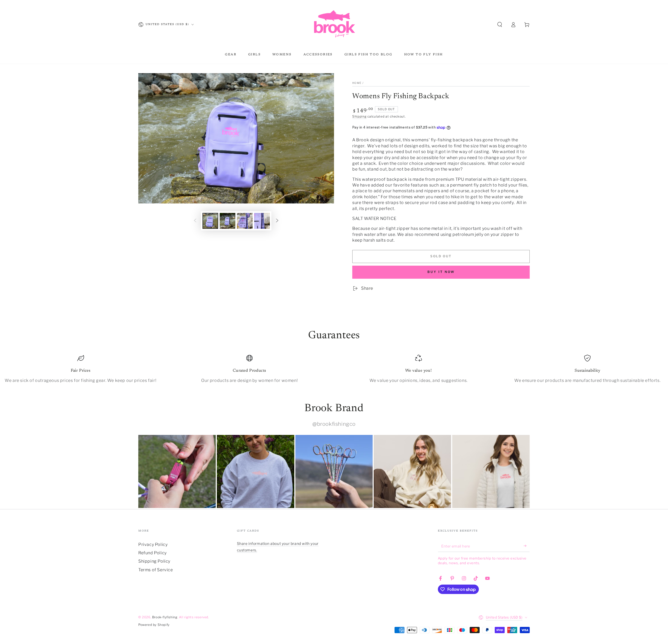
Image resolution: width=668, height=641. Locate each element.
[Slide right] (277, 220)
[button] (499, 24)
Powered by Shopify (154, 625)
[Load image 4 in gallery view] (262, 221)
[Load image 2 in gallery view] (227, 221)
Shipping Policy (154, 561)
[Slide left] (195, 220)
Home (356, 82)
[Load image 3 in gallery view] (245, 221)
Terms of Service (155, 569)
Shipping (359, 116)
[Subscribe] (527, 546)
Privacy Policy (153, 544)
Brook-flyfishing (164, 617)
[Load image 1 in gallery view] (210, 221)
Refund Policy (152, 552)
